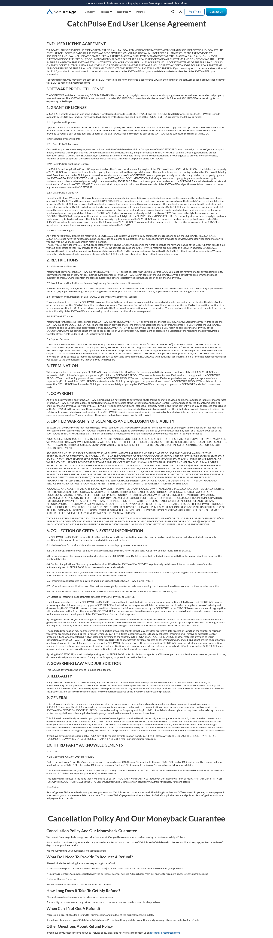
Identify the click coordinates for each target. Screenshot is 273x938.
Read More (181, 3)
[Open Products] (111, 12)
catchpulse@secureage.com (165, 932)
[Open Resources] (130, 12)
